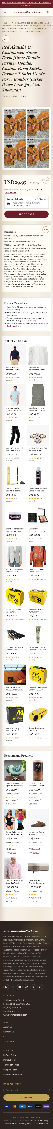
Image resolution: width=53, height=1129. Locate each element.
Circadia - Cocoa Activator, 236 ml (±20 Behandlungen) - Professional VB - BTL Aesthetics (37, 784)
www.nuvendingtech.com (26, 12)
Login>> (13, 804)
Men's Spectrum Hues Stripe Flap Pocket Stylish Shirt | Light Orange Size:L (14, 882)
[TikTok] (26, 987)
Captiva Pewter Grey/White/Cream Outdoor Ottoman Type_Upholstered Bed (37, 882)
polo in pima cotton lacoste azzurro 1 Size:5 (14, 409)
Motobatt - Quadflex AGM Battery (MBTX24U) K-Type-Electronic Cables (13, 610)
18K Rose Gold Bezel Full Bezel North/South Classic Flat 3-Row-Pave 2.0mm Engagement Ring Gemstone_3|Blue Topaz (38, 449)
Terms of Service (11, 1064)
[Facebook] (6, 987)
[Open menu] (5, 12)
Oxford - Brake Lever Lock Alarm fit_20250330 (36, 729)
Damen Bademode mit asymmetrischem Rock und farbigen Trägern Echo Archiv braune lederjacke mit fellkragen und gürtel (14, 833)
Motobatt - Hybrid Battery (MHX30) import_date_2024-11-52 (14, 729)
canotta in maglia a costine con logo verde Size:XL (37, 409)
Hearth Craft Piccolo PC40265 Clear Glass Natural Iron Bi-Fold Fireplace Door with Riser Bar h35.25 (14, 689)
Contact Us (8, 1031)
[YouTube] (20, 987)
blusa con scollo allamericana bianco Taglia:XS (37, 368)
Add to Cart (26, 214)
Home (4, 23)
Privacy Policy (9, 1059)
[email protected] (28, 320)
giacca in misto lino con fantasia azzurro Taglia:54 (14, 570)
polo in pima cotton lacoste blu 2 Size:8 (13, 368)
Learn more (10, 192)
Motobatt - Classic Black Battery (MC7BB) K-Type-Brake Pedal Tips (38, 689)
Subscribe (26, 1097)
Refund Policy (9, 1055)
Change (42, 199)
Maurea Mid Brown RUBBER (36, 833)
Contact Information (12, 1074)
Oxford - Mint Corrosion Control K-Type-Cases (38, 490)
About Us (7, 1027)
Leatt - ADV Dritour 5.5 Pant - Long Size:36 (14, 449)
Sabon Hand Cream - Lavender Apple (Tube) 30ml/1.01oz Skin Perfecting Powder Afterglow (37, 648)
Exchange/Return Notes (16, 303)
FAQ (5, 1036)
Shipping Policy (10, 1069)
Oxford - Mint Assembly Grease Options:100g (14, 530)
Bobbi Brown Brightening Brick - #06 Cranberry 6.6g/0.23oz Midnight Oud (38, 530)
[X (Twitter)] (33, 987)
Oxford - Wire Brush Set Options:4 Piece (14, 648)
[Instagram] (13, 987)
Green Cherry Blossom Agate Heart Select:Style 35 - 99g (15, 784)
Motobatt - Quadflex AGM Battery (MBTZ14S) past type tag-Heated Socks (37, 610)
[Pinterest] (40, 987)
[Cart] (48, 12)
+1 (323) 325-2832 (12, 1007)
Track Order (8, 1041)
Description (10, 232)
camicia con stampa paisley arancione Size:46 (36, 570)
